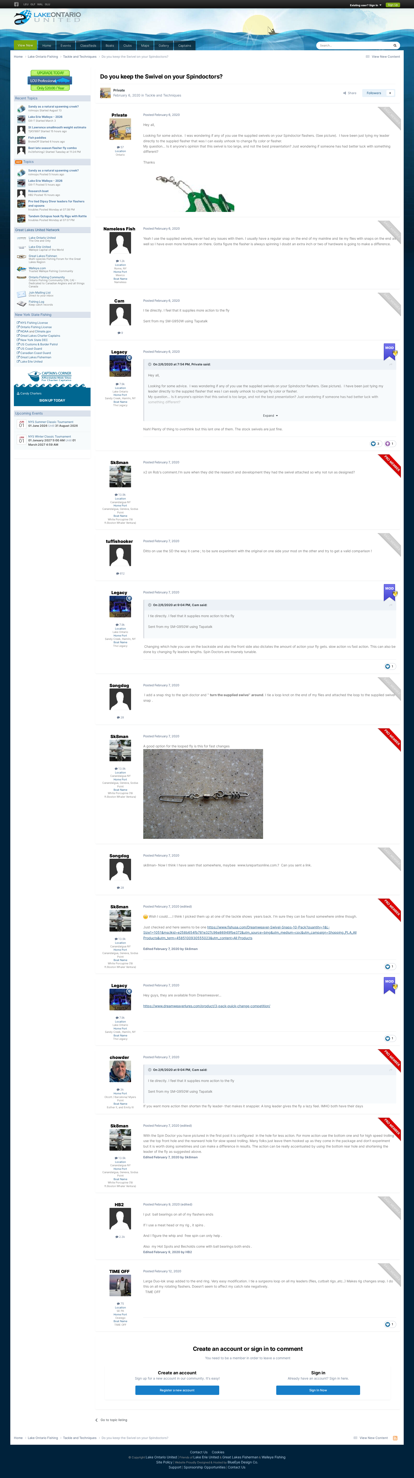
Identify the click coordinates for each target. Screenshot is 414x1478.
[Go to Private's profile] (105, 93)
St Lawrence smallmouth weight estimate (57, 127)
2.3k (121, 1237)
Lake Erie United (40, 247)
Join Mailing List (40, 292)
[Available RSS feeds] (395, 1438)
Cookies (218, 1452)
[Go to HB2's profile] (21, 193)
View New (25, 45)
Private (119, 90)
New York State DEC (34, 340)
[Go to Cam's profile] (120, 314)
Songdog (119, 685)
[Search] (395, 45)
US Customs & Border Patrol (39, 344)
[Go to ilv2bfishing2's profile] (21, 150)
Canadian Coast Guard (35, 353)
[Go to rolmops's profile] (21, 109)
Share (351, 93)
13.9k (122, 494)
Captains (184, 45)
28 (122, 717)
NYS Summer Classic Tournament (50, 422)
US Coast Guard (31, 348)
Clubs (127, 45)
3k (122, 1089)
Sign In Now (318, 1390)
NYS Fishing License (34, 322)
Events (66, 45)
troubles (33, 209)
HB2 (31, 195)
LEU (26, 4)
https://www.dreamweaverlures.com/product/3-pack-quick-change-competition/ (206, 1006)
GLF (32, 4)
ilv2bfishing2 (36, 151)
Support (175, 1467)
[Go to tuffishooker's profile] (120, 555)
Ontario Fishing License (36, 327)
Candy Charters (30, 393)
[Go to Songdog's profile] (120, 699)
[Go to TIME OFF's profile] (120, 1285)
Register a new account (177, 1390)
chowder (119, 1057)
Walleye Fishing (274, 1457)
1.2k (122, 261)
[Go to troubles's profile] (21, 204)
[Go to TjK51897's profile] (21, 130)
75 (122, 1303)
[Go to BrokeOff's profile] (21, 140)
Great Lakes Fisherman (35, 357)
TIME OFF (119, 1271)
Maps (145, 45)
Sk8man (119, 462)
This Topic (376, 45)
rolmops (33, 110)
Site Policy (164, 1462)
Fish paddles (37, 137)
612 (122, 573)
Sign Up (393, 4)
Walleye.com (37, 268)
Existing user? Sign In (365, 5)
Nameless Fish (119, 228)
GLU (47, 4)
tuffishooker (119, 541)
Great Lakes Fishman (43, 256)
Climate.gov (43, 331)
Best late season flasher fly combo (52, 148)
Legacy (119, 351)
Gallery (164, 45)
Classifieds (88, 45)
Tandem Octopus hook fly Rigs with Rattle (57, 216)
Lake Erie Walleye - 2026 (45, 117)
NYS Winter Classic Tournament (49, 436)
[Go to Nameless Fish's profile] (120, 243)
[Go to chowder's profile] (120, 1071)
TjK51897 (34, 131)
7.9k (122, 384)
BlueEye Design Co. (243, 1462)
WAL (40, 4)
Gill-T (31, 120)
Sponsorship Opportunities (204, 1467)
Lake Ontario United (42, 237)
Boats (110, 45)
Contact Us (198, 1452)
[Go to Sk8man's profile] (120, 476)
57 (122, 147)
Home (46, 45)
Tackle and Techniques (163, 95)
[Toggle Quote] (150, 364)
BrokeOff (33, 141)
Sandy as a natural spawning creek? (53, 106)
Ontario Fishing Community (47, 277)
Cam (119, 300)
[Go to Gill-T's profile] (21, 119)
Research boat (38, 191)
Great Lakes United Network (37, 230)
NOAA (24, 331)
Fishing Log (36, 301)
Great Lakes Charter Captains (40, 335)
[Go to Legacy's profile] (120, 366)
